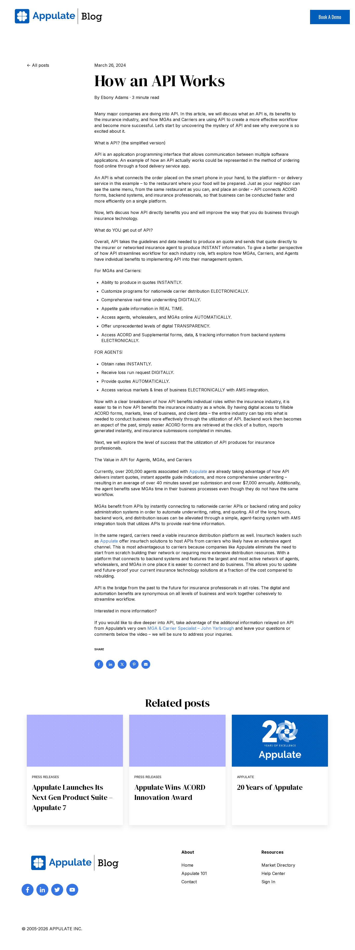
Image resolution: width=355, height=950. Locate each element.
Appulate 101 (194, 873)
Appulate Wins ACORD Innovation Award (169, 792)
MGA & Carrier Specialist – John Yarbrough (190, 628)
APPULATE (245, 777)
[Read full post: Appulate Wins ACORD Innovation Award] (177, 741)
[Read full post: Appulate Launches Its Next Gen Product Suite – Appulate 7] (75, 741)
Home (187, 865)
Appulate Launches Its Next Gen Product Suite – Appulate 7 (72, 797)
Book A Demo (330, 17)
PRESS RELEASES (45, 777)
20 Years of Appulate (270, 787)
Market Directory (278, 865)
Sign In (268, 881)
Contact (189, 881)
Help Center (273, 873)
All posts (40, 65)
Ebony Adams (114, 97)
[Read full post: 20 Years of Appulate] (280, 741)
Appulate (198, 471)
